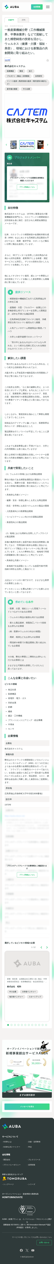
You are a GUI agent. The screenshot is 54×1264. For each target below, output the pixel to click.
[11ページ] (42, 1025)
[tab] (11, 19)
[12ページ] (46, 1025)
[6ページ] (25, 1025)
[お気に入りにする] (47, 60)
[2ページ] (11, 1025)
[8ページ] (32, 1025)
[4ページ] (18, 1025)
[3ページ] (15, 1025)
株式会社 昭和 (14, 986)
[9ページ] (36, 1025)
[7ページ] (29, 1025)
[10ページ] (39, 1025)
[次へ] (47, 144)
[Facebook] (21, 1250)
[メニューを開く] (46, 6)
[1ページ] (8, 1025)
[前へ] (6, 144)
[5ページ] (22, 1025)
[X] (27, 1250)
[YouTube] (33, 1250)
